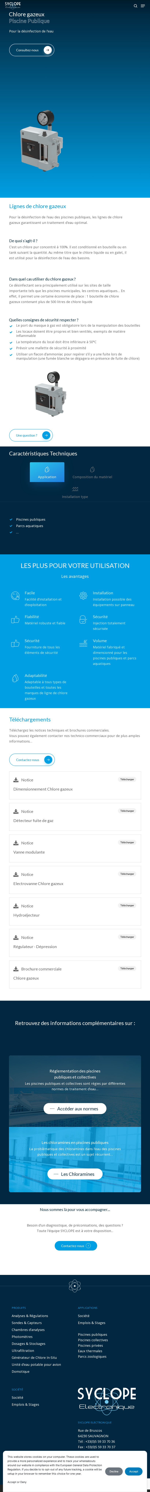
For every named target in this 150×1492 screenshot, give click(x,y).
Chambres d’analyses (28, 1329)
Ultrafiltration (23, 1350)
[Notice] (75, 785)
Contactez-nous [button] (72, 1246)
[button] (143, 6)
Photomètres (22, 1336)
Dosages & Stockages (28, 1343)
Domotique (20, 1371)
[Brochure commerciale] (75, 974)
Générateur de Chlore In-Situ (34, 1357)
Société (83, 1316)
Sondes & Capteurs (27, 1323)
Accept (133, 1471)
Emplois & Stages (91, 1323)
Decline (114, 1471)
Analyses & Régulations (30, 1316)
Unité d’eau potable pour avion (36, 1364)
